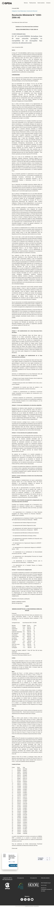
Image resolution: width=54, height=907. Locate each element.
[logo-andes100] (20, 883)
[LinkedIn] (47, 860)
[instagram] (28, 899)
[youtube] (32, 899)
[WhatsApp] (49, 860)
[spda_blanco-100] (7, 883)
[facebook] (21, 899)
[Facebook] (47, 858)
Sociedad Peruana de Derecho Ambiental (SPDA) (32, 906)
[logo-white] (33, 883)
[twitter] (25, 899)
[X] (49, 858)
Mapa (19, 848)
